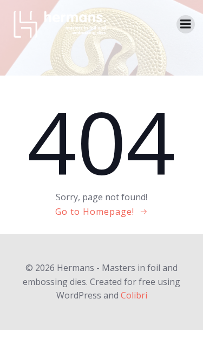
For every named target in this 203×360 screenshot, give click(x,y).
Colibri (134, 295)
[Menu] (185, 24)
